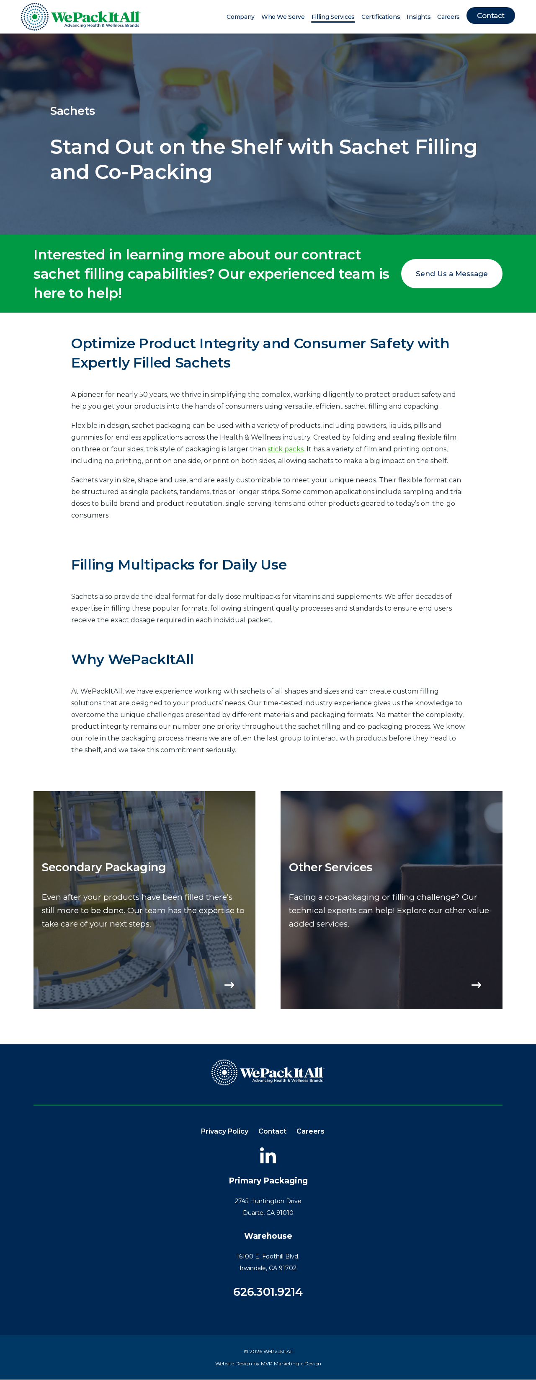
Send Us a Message (452, 273)
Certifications (380, 17)
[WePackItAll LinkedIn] (268, 1155)
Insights (418, 17)
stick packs (286, 449)
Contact (491, 15)
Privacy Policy (224, 1131)
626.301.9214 (268, 1292)
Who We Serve (283, 17)
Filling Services (333, 17)
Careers (448, 17)
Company (241, 17)
